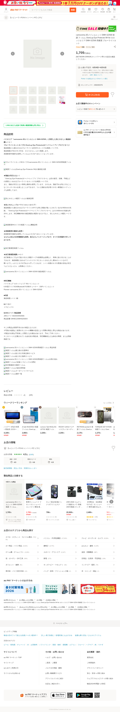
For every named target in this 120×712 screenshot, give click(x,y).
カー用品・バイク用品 (26, 600)
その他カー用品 (50, 600)
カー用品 (39, 600)
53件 (31, 454)
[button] (114, 46)
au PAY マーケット (10, 600)
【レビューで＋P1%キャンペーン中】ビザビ (33, 607)
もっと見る (107, 403)
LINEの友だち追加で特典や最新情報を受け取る (23, 125)
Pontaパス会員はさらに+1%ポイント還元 (94, 78)
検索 (73, 10)
